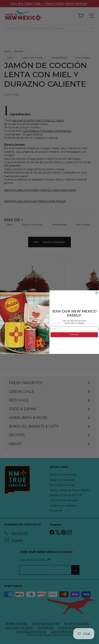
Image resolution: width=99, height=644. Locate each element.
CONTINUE (74, 335)
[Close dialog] (96, 292)
